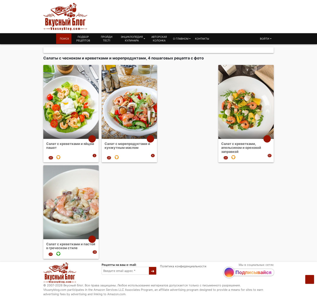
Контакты (202, 38)
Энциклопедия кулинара (132, 38)
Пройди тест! (106, 38)
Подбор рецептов (83, 38)
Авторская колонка (159, 38)
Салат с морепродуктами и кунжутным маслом (127, 146)
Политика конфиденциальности (183, 266)
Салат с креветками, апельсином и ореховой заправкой (241, 148)
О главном (180, 38)
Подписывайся (253, 272)
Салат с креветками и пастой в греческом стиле (70, 246)
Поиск (64, 38)
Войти (264, 38)
